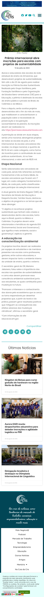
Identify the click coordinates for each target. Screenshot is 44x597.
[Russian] (19, 594)
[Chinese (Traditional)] (5, 594)
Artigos (22, 559)
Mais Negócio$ (22, 530)
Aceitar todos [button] (24, 592)
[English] (8, 594)
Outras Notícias (22, 555)
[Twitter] (26, 15)
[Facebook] (22, 15)
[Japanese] (14, 594)
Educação (22, 551)
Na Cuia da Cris (22, 569)
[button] (34, 15)
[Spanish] (22, 594)
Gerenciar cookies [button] (10, 592)
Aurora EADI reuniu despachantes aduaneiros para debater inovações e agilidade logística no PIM (21, 428)
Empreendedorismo (22, 547)
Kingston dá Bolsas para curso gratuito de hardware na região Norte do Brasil (21, 383)
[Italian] (11, 594)
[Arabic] (3, 594)
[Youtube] (30, 15)
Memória (21, 564)
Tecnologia (22, 543)
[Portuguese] (16, 594)
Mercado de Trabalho (22, 538)
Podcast (22, 534)
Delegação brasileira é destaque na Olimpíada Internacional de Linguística (20, 474)
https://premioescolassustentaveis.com (23, 130)
